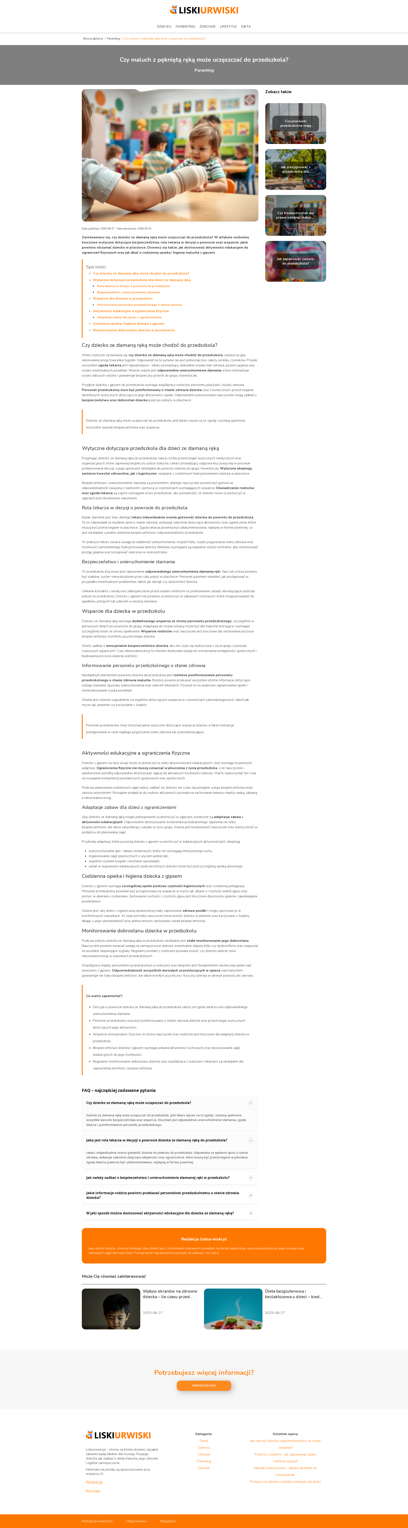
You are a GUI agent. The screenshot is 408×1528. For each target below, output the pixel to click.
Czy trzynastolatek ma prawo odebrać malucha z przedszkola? (295, 215)
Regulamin (168, 1521)
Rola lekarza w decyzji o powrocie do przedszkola (133, 286)
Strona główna (93, 39)
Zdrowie (208, 26)
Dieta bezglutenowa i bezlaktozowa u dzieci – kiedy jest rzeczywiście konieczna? (293, 1294)
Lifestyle (228, 26)
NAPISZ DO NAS (204, 1386)
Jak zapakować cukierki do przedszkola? (295, 261)
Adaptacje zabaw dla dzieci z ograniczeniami (129, 317)
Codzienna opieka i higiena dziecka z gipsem (128, 323)
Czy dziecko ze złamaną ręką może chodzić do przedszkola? (141, 273)
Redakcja (94, 1482)
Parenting (185, 26)
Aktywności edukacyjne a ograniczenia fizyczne (131, 311)
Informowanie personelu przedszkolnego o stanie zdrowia (139, 305)
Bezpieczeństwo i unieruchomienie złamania (128, 292)
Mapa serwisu (136, 1521)
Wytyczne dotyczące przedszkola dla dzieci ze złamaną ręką (142, 280)
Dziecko (164, 26)
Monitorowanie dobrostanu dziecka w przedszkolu (134, 330)
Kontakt (93, 1491)
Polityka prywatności (97, 1521)
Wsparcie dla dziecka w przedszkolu (123, 298)
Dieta (246, 26)
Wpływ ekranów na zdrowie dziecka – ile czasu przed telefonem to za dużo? (170, 1294)
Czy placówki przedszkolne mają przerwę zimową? (295, 123)
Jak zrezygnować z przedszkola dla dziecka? (295, 169)
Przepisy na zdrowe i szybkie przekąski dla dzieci (285, 1481)
